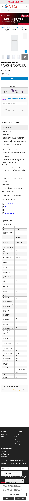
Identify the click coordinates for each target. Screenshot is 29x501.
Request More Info (15, 86)
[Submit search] (25, 11)
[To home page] (11, 6)
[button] (2, 6)
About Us (17, 434)
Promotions (17, 441)
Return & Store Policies (20, 444)
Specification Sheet (9, 203)
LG (6, 73)
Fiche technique (9, 206)
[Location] (19, 6)
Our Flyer (17, 443)
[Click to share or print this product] (25, 34)
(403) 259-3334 (5, 454)
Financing (17, 438)
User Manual (8, 210)
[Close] (26, 485)
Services (17, 436)
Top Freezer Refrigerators (18, 27)
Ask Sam (14, 107)
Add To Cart (14, 78)
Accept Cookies (20, 498)
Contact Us (4, 456)
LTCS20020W (7, 74)
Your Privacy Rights (14, 494)
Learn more (21, 91)
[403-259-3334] (23, 6)
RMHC (16, 439)
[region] (14, 492)
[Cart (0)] (26, 6)
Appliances (3, 27)
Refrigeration (9, 27)
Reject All (8, 498)
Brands (3, 436)
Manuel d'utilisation (9, 213)
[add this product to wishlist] (25, 37)
